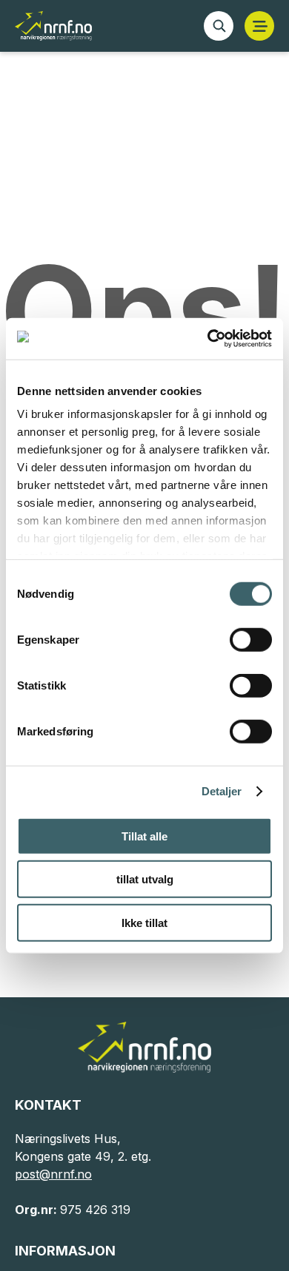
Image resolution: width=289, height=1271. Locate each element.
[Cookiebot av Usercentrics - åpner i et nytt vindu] (208, 338)
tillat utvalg (144, 879)
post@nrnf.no (53, 1174)
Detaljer (222, 791)
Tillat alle (144, 835)
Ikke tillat (144, 922)
